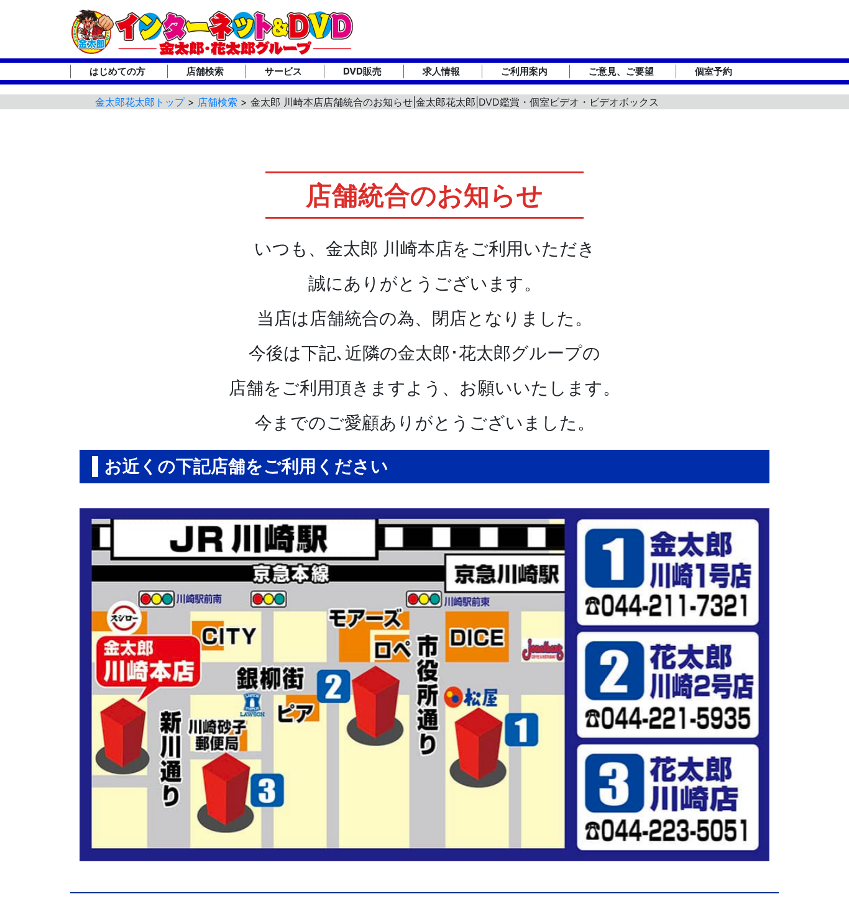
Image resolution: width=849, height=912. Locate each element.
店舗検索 (205, 71)
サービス (283, 71)
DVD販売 (362, 71)
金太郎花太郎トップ (140, 102)
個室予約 (713, 71)
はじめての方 (117, 71)
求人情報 (441, 71)
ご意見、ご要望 (621, 71)
